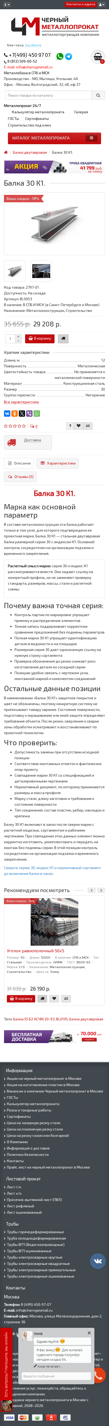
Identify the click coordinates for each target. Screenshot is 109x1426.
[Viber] (29, 413)
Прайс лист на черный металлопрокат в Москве (48, 1167)
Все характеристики (21, 402)
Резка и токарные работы (29, 1110)
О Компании (17, 1141)
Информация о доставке (28, 1148)
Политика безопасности (28, 1154)
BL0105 (62, 1019)
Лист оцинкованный (24, 1212)
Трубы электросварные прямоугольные (41, 1270)
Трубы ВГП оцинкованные (29, 1251)
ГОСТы (13, 118)
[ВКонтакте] (7, 413)
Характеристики (61, 463)
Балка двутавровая (86, 1019)
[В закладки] (78, 426)
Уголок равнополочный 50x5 (35, 950)
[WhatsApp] (37, 413)
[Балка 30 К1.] (54, 223)
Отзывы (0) (24, 476)
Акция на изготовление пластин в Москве (43, 1084)
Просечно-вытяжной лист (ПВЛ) (34, 1199)
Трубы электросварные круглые (34, 1257)
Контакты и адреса (80, 4)
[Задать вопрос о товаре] (70, 426)
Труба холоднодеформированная (36, 1238)
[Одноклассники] (14, 413)
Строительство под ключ (29, 125)
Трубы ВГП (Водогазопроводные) (36, 1244)
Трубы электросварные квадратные (38, 1263)
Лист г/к (14, 1187)
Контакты (15, 1160)
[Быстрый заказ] (63, 338)
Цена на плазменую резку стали (35, 1129)
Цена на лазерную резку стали (33, 1122)
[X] (22, 413)
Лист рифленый (20, 1206)
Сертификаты (37, 118)
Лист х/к (14, 1193)
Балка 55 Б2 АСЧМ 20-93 (33, 1019)
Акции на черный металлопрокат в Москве (44, 1078)
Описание (22, 463)
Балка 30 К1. (54, 493)
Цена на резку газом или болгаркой (38, 1135)
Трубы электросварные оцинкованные (40, 1276)
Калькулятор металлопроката (38, 112)
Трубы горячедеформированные (35, 1232)
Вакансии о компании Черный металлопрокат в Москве (55, 1091)
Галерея (81, 112)
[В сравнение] (88, 426)
